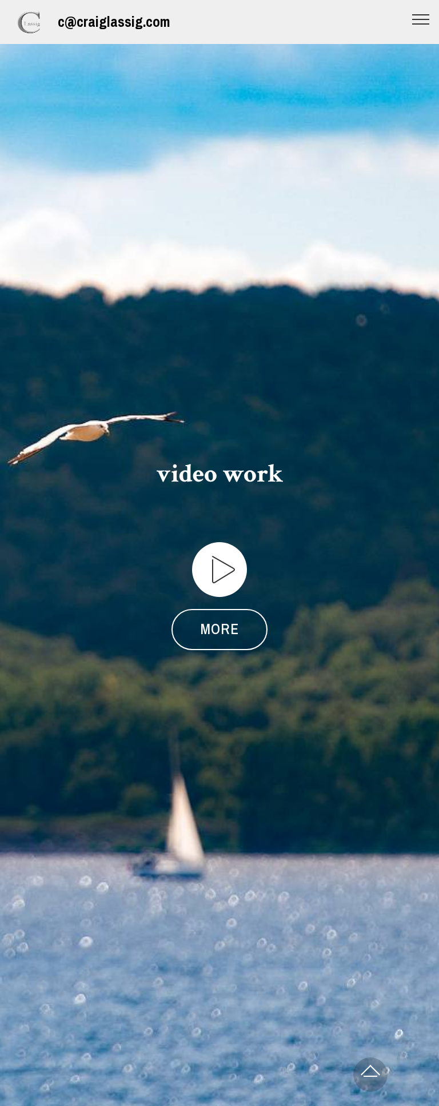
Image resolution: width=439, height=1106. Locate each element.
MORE (219, 629)
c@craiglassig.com (114, 22)
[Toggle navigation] (421, 19)
